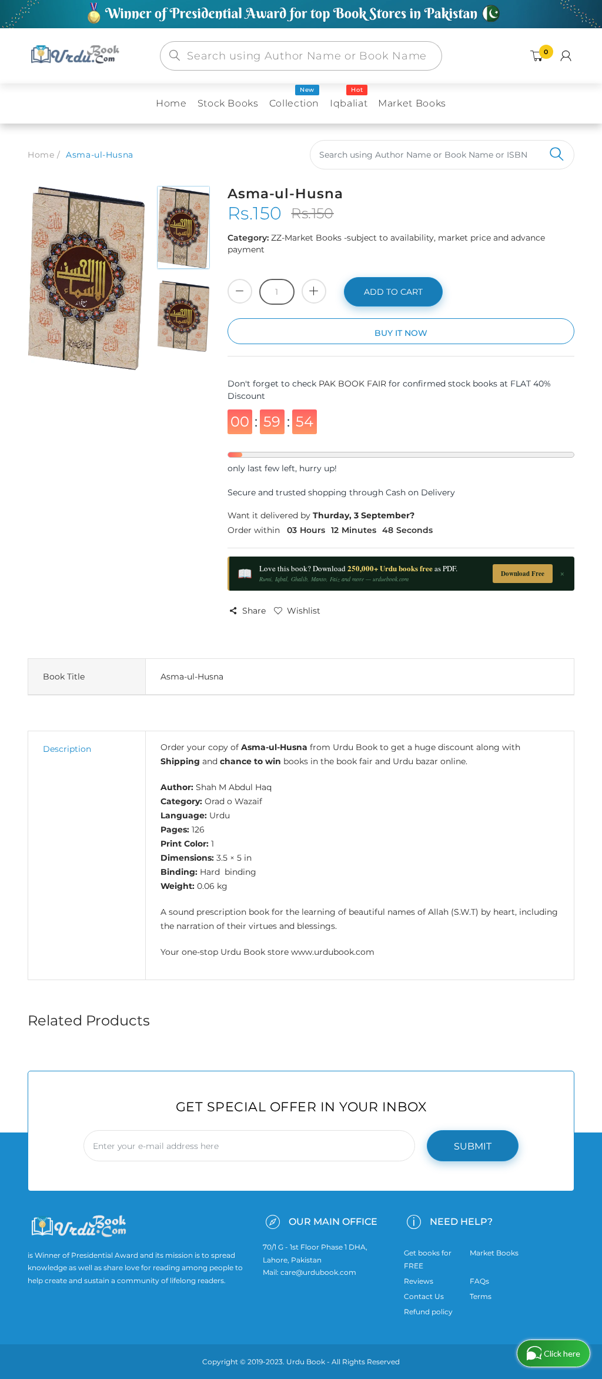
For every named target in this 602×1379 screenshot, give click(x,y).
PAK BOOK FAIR (354, 383)
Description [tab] (67, 749)
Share (254, 610)
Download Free (522, 573)
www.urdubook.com (332, 952)
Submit (472, 1146)
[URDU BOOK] (76, 55)
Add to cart (393, 292)
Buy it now (400, 333)
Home (41, 154)
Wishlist (303, 610)
